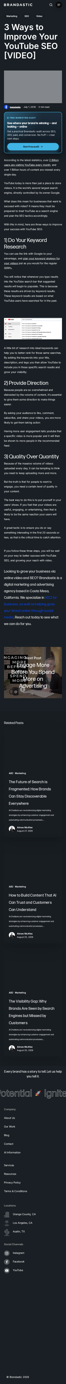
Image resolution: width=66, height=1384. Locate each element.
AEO (11, 773)
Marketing (11, 16)
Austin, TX (19, 1231)
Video (39, 16)
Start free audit (31, 146)
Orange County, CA (24, 1214)
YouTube (18, 1270)
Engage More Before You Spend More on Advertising (33, 672)
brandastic (15, 107)
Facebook (19, 1261)
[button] (59, 4)
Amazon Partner (15, 1345)
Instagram (18, 1252)
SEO (27, 16)
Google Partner (15, 1332)
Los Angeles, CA (22, 1222)
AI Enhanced (13, 1370)
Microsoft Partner (16, 1357)
